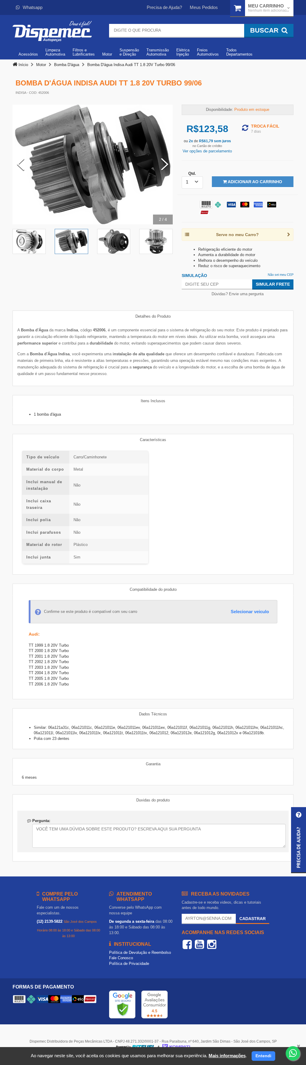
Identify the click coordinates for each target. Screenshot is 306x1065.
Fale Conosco (121, 958)
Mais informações (227, 1055)
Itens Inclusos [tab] (153, 401)
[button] (298, 840)
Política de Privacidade (129, 963)
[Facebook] (187, 944)
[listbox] (192, 182)
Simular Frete (273, 284)
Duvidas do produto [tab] (153, 800)
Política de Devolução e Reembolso (140, 952)
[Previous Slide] (21, 164)
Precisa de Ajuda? (164, 7)
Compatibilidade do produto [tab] (153, 589)
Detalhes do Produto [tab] (153, 316)
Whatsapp (32, 7)
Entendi (263, 1055)
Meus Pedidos (204, 7)
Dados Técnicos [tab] (153, 714)
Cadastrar (252, 918)
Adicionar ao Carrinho (254, 181)
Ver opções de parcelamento (207, 151)
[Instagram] (211, 944)
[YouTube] (199, 944)
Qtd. (192, 173)
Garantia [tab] (153, 764)
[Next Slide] (165, 164)
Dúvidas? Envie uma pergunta (238, 294)
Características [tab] (153, 439)
